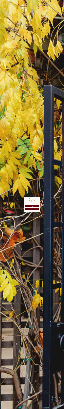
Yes (32, 206)
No (32, 209)
